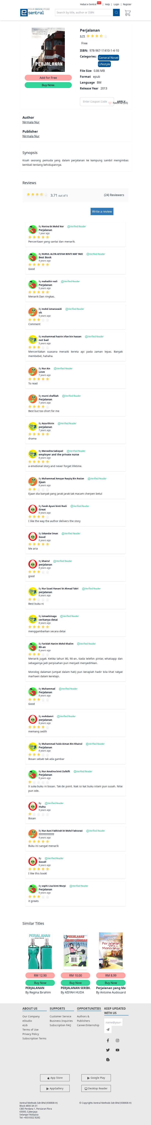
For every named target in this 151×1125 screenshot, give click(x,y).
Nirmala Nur (31, 122)
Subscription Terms (34, 1038)
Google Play (97, 1077)
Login (116, 4)
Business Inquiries (61, 1020)
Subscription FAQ (60, 1025)
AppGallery (56, 1088)
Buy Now (40, 983)
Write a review (102, 211)
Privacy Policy (30, 1034)
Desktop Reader (97, 1088)
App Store (56, 1077)
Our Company (31, 1016)
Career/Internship (88, 1025)
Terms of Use (30, 1029)
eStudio (27, 1020)
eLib (25, 1025)
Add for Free (48, 78)
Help (107, 4)
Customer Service (60, 1016)
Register (127, 4)
